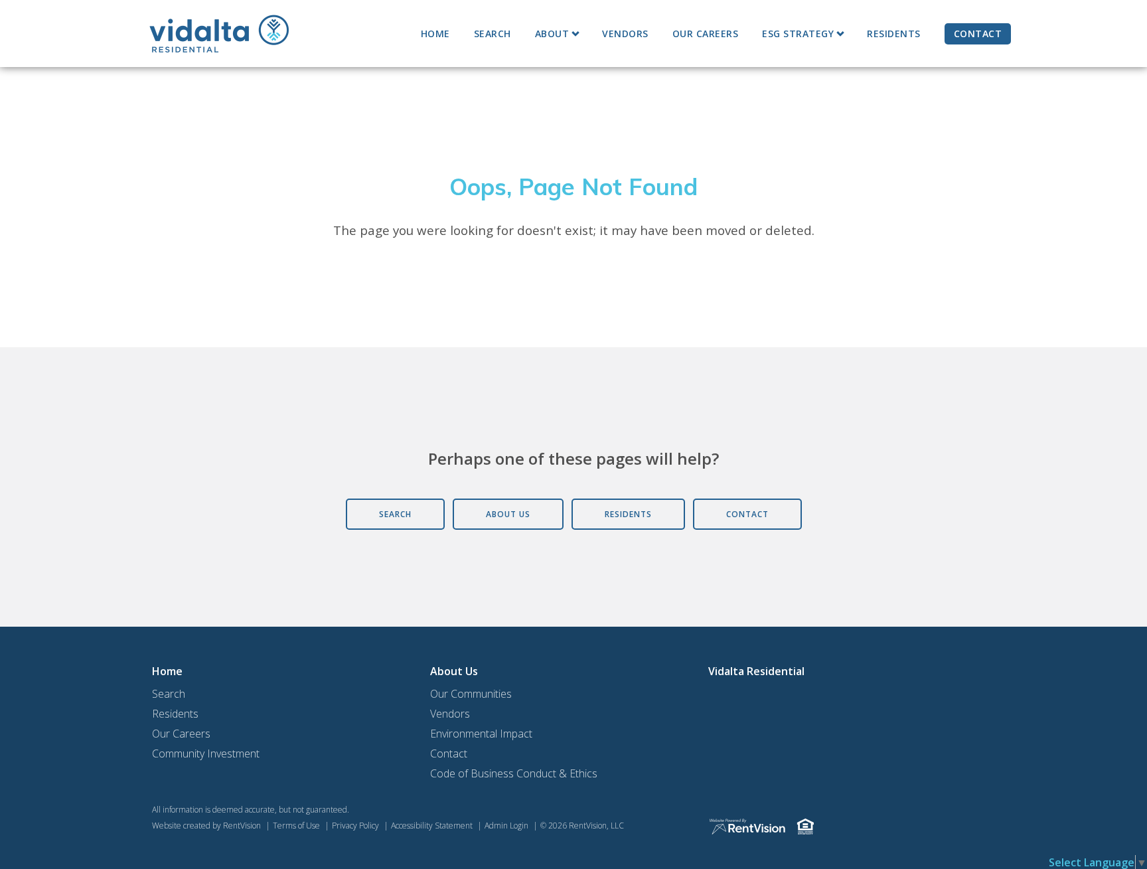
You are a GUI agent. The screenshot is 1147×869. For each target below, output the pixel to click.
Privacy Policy (355, 825)
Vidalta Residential (756, 671)
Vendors (625, 33)
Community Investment (206, 753)
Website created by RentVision (206, 825)
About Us (454, 671)
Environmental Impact (481, 733)
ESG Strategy (798, 33)
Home (435, 33)
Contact (978, 33)
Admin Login (506, 825)
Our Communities (471, 693)
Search (492, 33)
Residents (894, 33)
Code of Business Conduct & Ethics (513, 773)
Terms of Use (296, 825)
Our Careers (705, 33)
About (552, 33)
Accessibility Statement (432, 825)
